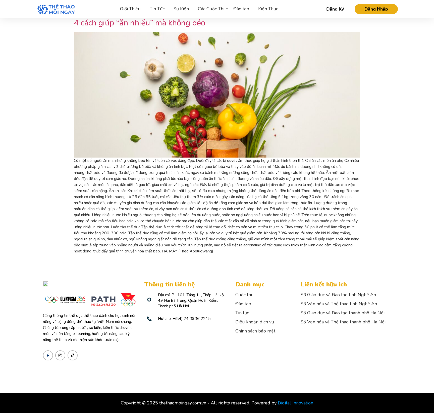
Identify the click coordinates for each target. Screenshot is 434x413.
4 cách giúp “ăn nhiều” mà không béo (139, 22)
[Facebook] (48, 355)
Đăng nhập (376, 9)
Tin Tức (157, 9)
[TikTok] (73, 355)
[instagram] (60, 355)
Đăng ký (335, 9)
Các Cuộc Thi (211, 9)
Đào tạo (241, 9)
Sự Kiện (181, 9)
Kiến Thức (268, 9)
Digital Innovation (295, 403)
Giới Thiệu (130, 9)
